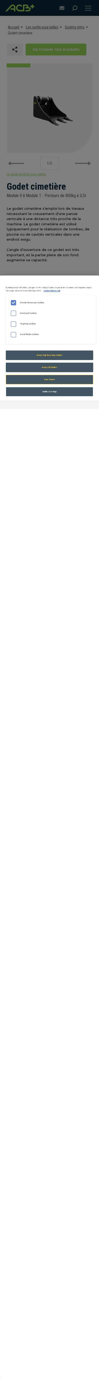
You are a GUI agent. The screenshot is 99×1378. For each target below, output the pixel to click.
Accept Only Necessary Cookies (49, 355)
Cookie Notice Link (52, 290)
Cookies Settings (50, 391)
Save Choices (49, 379)
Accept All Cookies (49, 367)
